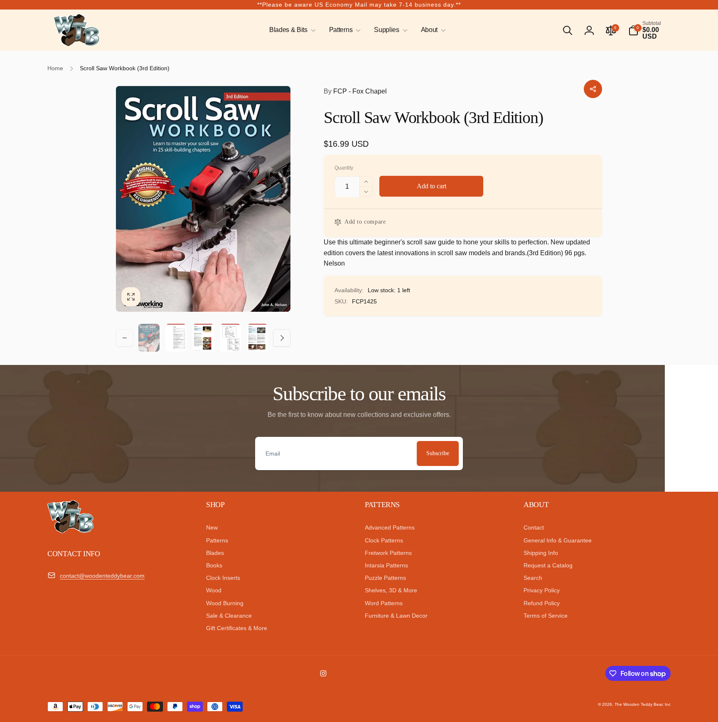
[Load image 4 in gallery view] (230, 338)
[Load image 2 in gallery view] (176, 338)
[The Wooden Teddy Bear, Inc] (70, 531)
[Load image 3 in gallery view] (203, 338)
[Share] (593, 89)
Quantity (343, 168)
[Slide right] (281, 338)
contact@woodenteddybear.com (102, 575)
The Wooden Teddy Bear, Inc (643, 704)
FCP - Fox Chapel (355, 91)
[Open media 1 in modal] (203, 199)
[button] (291, 30)
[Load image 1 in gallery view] (149, 337)
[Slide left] (124, 338)
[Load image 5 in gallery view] (257, 338)
